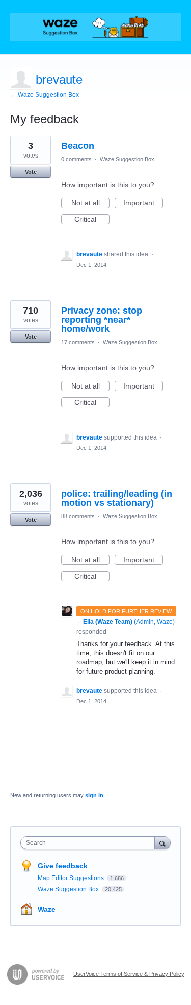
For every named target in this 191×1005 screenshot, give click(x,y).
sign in (94, 795)
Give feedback (63, 866)
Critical (92, 219)
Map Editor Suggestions (71, 878)
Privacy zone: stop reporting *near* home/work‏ (101, 319)
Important (143, 203)
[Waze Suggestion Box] (95, 27)
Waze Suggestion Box (127, 159)
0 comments (76, 159)
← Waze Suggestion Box (44, 94)
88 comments (78, 516)
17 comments (78, 342)
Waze (47, 909)
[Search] (162, 842)
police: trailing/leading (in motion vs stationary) (116, 498)
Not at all (90, 203)
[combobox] (89, 842)
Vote (31, 172)
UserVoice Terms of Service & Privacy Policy (128, 974)
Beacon (77, 146)
